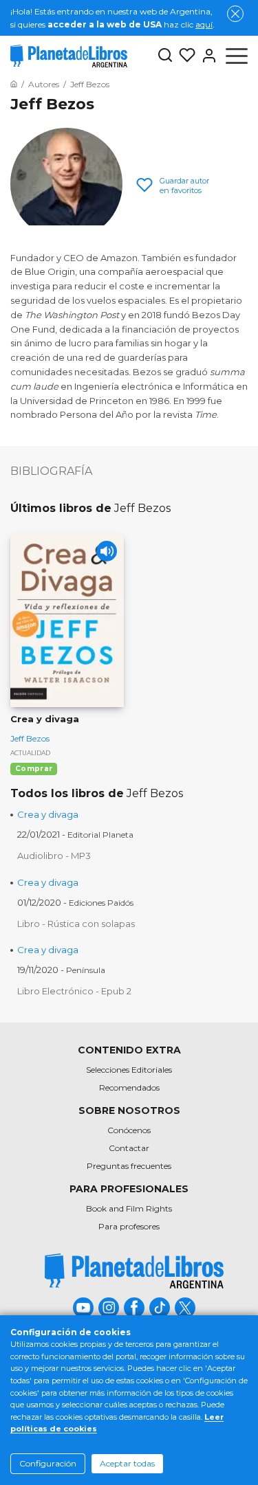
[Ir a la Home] (13, 84)
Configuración (47, 1463)
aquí (204, 24)
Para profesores (129, 1226)
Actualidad (30, 753)
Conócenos (129, 1130)
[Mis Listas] (184, 55)
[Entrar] (206, 55)
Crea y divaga (47, 814)
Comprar (33, 768)
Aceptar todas (127, 1463)
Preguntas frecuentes (129, 1166)
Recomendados (129, 1087)
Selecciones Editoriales (129, 1069)
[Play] (106, 551)
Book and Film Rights (129, 1208)
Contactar (129, 1148)
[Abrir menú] (237, 56)
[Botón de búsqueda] (165, 56)
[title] (134, 1270)
